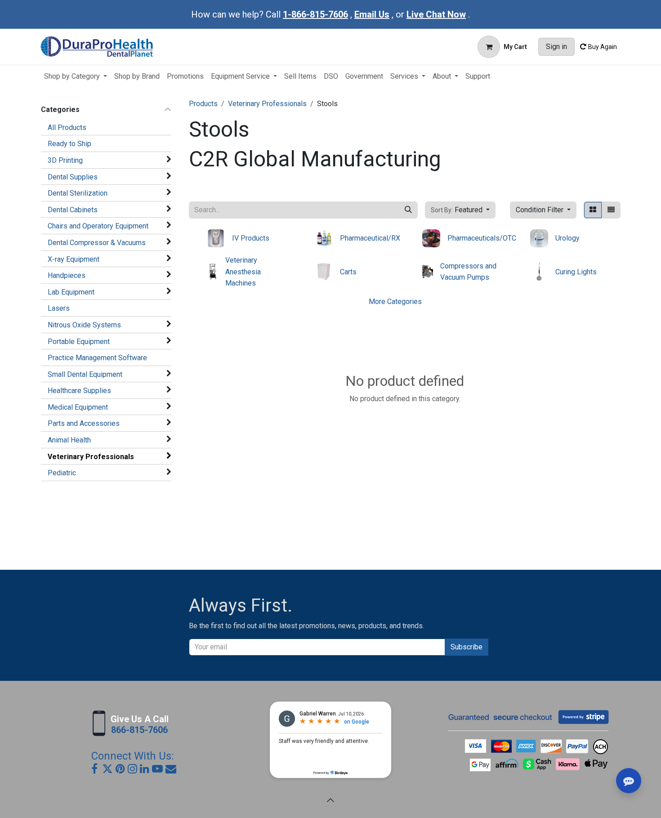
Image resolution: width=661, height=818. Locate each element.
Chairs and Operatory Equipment (98, 226)
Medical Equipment (78, 407)
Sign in (556, 46)
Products (203, 103)
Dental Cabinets (73, 210)
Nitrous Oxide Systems (84, 325)
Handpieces (66, 275)
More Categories (395, 301)
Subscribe (466, 647)
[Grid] (593, 210)
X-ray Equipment (73, 259)
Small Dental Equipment (85, 374)
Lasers (59, 308)
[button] (460, 210)
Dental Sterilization (77, 193)
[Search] (408, 210)
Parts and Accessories (84, 423)
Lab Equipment (71, 292)
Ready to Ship (69, 143)
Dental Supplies (73, 177)
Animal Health (69, 440)
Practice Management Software (97, 357)
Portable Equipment (79, 341)
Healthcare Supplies (79, 390)
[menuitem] (75, 76)
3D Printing (65, 160)
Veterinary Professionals (91, 456)
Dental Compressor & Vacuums (97, 242)
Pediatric (62, 473)
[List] (611, 210)
